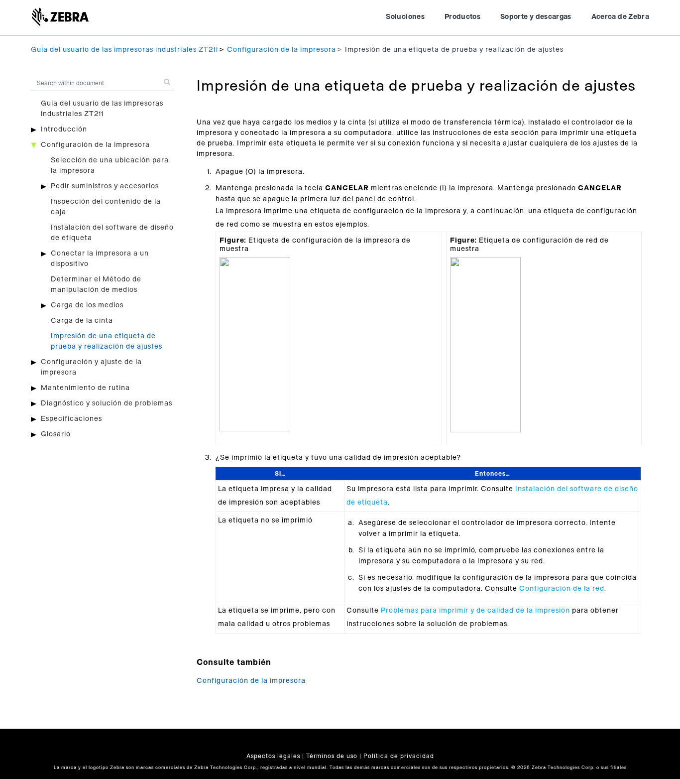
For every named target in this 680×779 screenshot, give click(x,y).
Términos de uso (331, 756)
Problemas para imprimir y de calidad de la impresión (475, 610)
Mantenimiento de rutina (85, 388)
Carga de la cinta (82, 320)
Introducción (64, 129)
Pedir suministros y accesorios (105, 186)
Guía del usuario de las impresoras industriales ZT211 (124, 49)
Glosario (56, 434)
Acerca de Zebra (620, 16)
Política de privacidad (398, 756)
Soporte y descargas (535, 16)
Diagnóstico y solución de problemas (106, 403)
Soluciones (405, 16)
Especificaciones (71, 418)
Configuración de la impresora (281, 49)
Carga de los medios (87, 305)
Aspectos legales (273, 756)
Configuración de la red (561, 588)
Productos (462, 16)
